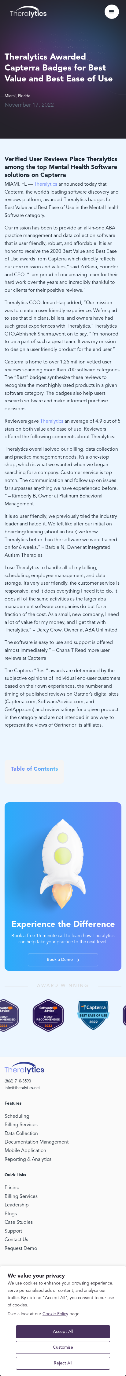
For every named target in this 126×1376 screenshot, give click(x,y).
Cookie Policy (55, 1314)
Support (13, 1231)
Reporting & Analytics (28, 1159)
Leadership (17, 1205)
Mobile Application (25, 1150)
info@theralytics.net (22, 1088)
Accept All (63, 1332)
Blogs (11, 1214)
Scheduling (17, 1116)
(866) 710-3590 (18, 1081)
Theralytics (45, 184)
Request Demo (21, 1248)
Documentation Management (37, 1142)
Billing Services (21, 1125)
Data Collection (21, 1133)
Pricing (12, 1187)
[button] (112, 12)
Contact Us (16, 1239)
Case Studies (19, 1222)
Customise (63, 1347)
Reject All (63, 1363)
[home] (26, 12)
